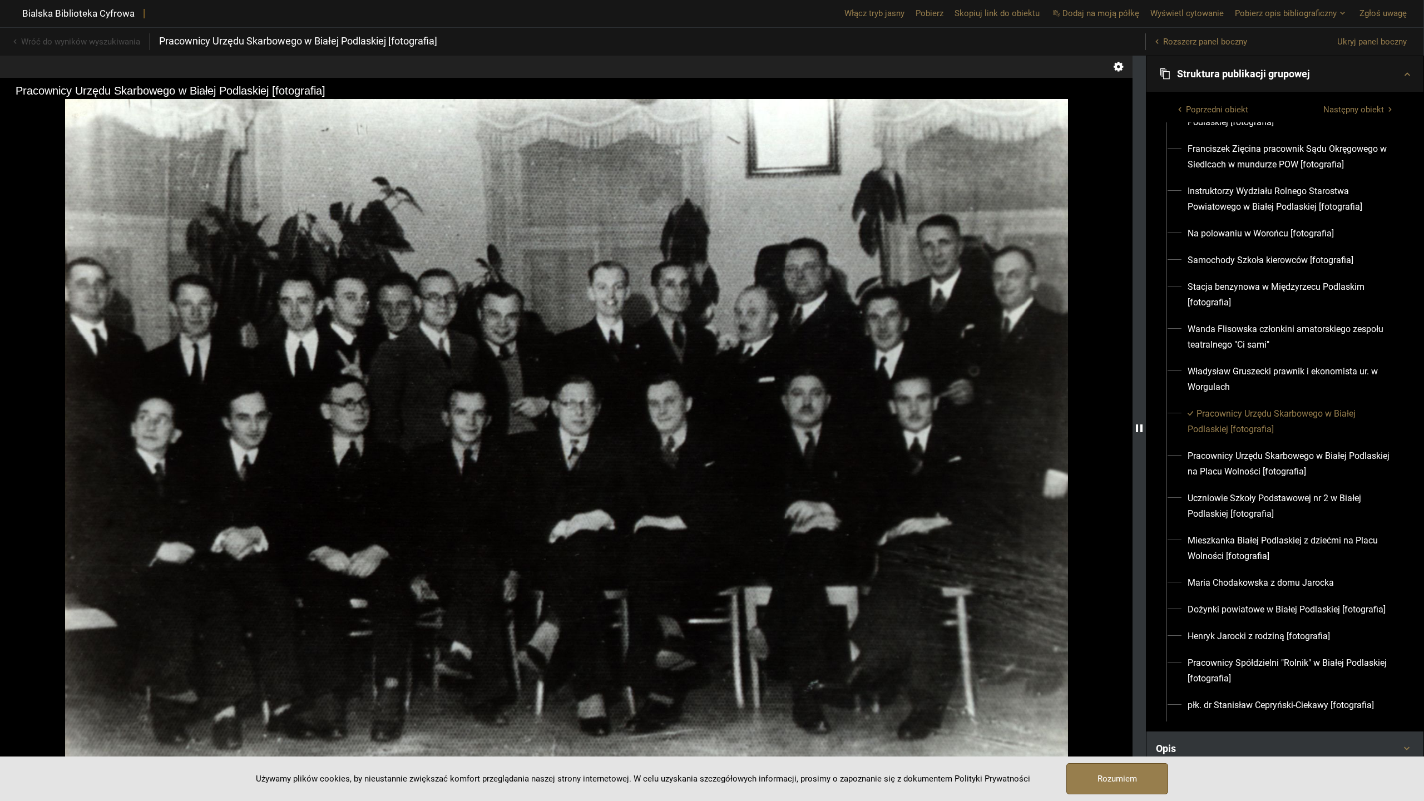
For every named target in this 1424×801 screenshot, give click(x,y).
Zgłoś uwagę (1383, 13)
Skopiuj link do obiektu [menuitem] (997, 13)
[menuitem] (1291, 157)
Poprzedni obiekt (1217, 110)
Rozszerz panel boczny (1205, 42)
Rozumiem (1117, 779)
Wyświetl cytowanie (1187, 13)
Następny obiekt (1353, 110)
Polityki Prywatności (992, 779)
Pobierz (929, 13)
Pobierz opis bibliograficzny (1286, 13)
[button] (1284, 74)
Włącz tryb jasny (874, 13)
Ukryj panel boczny (1372, 42)
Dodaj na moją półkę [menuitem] (1100, 13)
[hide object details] (1139, 428)
